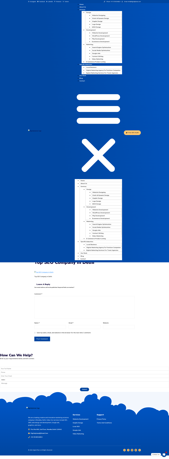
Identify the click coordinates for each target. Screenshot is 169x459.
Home (83, 181)
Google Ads (96, 53)
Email (71, 323)
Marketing (89, 45)
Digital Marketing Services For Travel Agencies (102, 73)
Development (91, 30)
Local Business (91, 67)
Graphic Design (97, 21)
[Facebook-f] (128, 450)
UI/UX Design (96, 27)
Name (37, 323)
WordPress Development (101, 36)
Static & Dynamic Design (100, 18)
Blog (82, 256)
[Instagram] (124, 450)
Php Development (98, 39)
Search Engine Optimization (101, 47)
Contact (82, 81)
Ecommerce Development (100, 42)
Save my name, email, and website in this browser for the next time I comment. (64, 333)
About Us (84, 184)
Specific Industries (85, 64)
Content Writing (97, 56)
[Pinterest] (136, 450)
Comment (38, 294)
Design (88, 13)
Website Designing (98, 15)
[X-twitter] (139, 450)
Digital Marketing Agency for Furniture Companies (103, 70)
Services (82, 10)
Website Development (100, 33)
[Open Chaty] (164, 454)
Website (106, 323)
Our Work (82, 76)
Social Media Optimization (101, 50)
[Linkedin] (132, 450)
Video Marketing (97, 59)
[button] (98, 131)
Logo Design (96, 24)
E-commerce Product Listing (95, 62)
